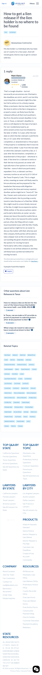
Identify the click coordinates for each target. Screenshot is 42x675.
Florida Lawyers (9, 497)
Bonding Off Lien (31, 355)
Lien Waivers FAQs (30, 581)
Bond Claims (22, 355)
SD (15, 660)
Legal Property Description (10, 378)
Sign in (4, 3)
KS (12, 648)
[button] (37, 3)
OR (4, 660)
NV (12, 654)
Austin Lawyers (29, 497)
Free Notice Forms (30, 607)
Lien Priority (25, 383)
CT (4, 645)
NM (4, 657)
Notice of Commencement (19, 393)
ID (17, 645)
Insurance (7, 426)
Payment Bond (16, 402)
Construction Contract (21, 364)
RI (9, 660)
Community (27, 560)
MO (4, 654)
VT (9, 663)
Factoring (34, 369)
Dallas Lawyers (29, 500)
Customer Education (31, 620)
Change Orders (20, 359)
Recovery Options (17, 411)
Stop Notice (32, 416)
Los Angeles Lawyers (31, 493)
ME (4, 651)
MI (12, 651)
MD (7, 651)
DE (6, 645)
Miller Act (33, 388)
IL (3, 648)
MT (7, 654)
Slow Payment (18, 416)
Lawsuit (21, 374)
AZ (9, 642)
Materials (13, 426)
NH (15, 654)
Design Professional (25, 369)
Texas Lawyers (8, 500)
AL (4, 642)
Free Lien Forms (29, 597)
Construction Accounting (10, 364)
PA (6, 660)
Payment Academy (20, 421)
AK (6, 642)
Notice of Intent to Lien (9, 397)
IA (9, 648)
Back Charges (7, 355)
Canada (6, 359)
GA (12, 645)
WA (15, 663)
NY (6, 657)
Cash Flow (12, 359)
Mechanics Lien (24, 388)
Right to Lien (33, 411)
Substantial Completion (9, 421)
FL (9, 645)
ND (12, 657)
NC (9, 657)
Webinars (27, 627)
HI (15, 645)
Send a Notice (28, 531)
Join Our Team (8, 575)
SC (12, 660)
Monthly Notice (8, 393)
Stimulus (25, 416)
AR (12, 642)
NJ (17, 654)
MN (15, 651)
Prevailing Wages (29, 407)
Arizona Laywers (9, 504)
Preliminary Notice (19, 407)
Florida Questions (10, 456)
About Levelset (9, 571)
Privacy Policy (15, 671)
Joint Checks (14, 374)
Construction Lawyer (18, 77)
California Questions (11, 453)
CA (15, 642)
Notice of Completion (31, 393)
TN (17, 660)
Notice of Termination (21, 397)
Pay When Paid (8, 402)
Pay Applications (32, 397)
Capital (28, 421)
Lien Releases (12, 32)
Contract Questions (30, 466)
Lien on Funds (17, 383)
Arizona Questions (10, 463)
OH (15, 657)
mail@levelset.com (10, 585)
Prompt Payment (8, 411)
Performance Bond (8, 407)
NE (9, 654)
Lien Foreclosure (8, 383)
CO (17, 642)
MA (9, 651)
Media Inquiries (9, 598)
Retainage (26, 411)
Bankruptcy (15, 355)
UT (6, 663)
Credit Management (9, 369)
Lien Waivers (16, 388)
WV (18, 663)
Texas (6, 32)
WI (4, 666)
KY (15, 648)
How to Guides (29, 617)
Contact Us (7, 582)
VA (12, 663)
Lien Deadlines (28, 378)
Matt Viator (16, 75)
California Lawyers (10, 493)
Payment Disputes (25, 402)
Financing (20, 426)
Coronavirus (31, 364)
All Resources (28, 571)
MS (17, 651)
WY (7, 666)
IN (6, 648)
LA (17, 648)
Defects (17, 369)
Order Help (7, 595)
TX (4, 663)
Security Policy (26, 671)
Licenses (20, 378)
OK (17, 657)
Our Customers (9, 578)
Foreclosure (7, 374)
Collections (28, 359)
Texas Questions (9, 460)
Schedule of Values (8, 416)
